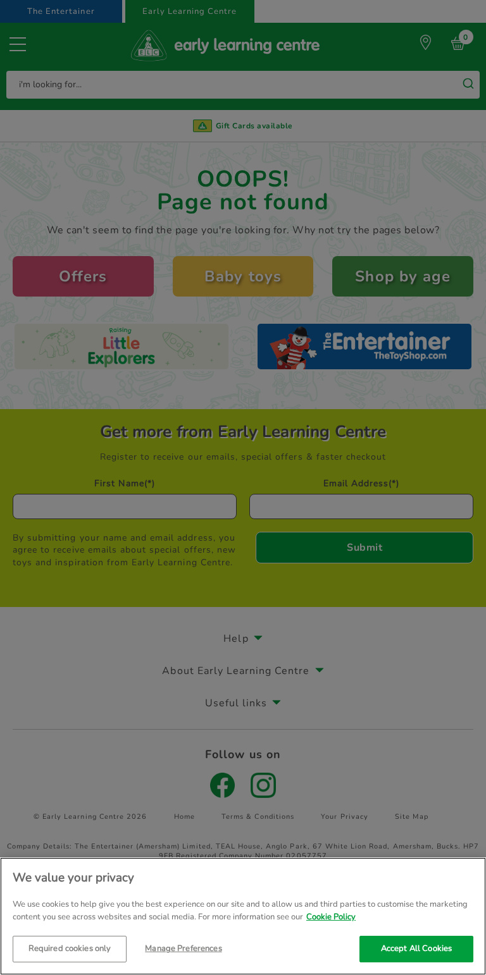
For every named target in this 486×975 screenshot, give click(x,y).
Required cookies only (69, 948)
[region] (243, 916)
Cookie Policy (331, 917)
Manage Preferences (183, 948)
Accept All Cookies (416, 948)
